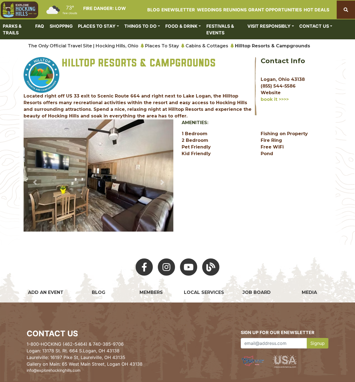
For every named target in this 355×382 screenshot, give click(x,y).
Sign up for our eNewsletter (278, 332)
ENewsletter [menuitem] (178, 9)
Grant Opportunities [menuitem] (275, 9)
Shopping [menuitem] (61, 26)
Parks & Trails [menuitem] (12, 29)
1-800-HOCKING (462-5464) (57, 344)
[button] (35, 182)
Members (151, 292)
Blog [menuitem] (153, 9)
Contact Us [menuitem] (314, 26)
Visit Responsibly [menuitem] (269, 26)
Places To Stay (162, 45)
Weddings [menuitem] (209, 9)
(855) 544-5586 (278, 86)
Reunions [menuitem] (235, 9)
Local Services (204, 292)
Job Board (256, 292)
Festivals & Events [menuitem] (220, 29)
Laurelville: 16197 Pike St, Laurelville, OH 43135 (76, 357)
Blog (98, 292)
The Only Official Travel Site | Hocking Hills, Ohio (83, 45)
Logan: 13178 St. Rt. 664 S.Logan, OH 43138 (73, 350)
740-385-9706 (108, 344)
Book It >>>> (275, 99)
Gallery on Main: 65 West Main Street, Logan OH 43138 (85, 364)
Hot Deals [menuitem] (316, 9)
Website (271, 92)
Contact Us (52, 333)
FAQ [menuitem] (39, 26)
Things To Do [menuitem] (140, 26)
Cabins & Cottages (207, 45)
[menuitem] (19, 10)
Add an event (46, 292)
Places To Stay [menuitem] (97, 26)
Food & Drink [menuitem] (181, 26)
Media (309, 292)
